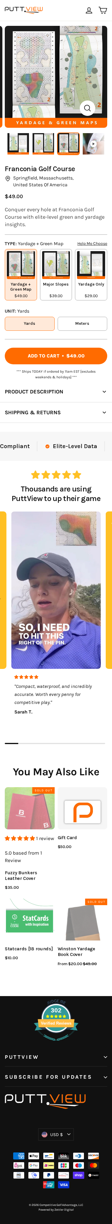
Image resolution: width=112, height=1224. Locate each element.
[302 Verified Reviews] (56, 1044)
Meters (82, 323)
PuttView (22, 1057)
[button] (20, 838)
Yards (29, 323)
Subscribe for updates (48, 1077)
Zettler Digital (64, 1210)
